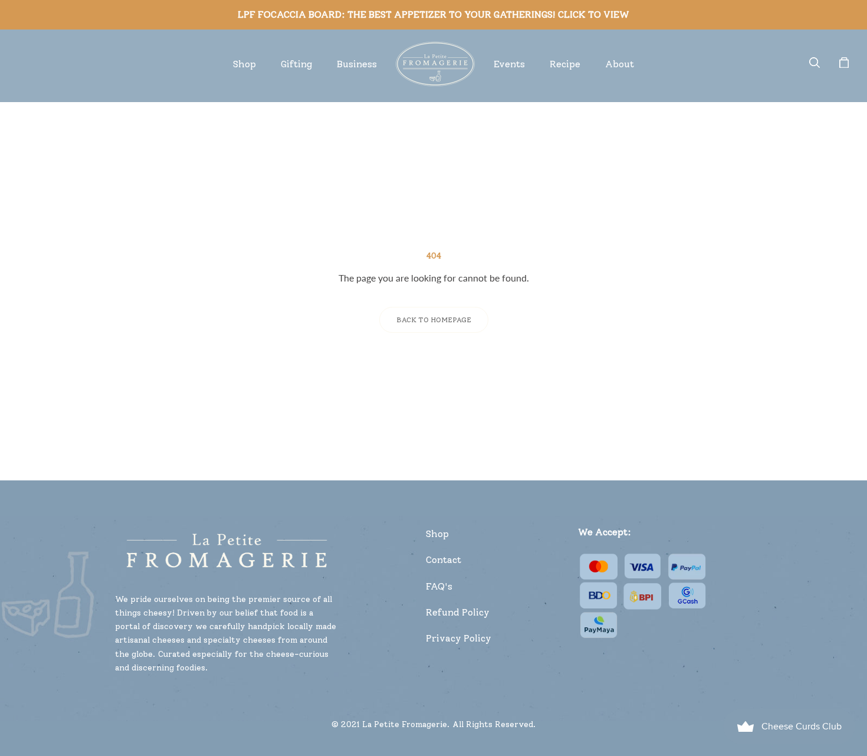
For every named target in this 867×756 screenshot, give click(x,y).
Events (509, 64)
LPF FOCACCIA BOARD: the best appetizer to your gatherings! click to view (433, 14)
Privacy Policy (458, 638)
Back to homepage (433, 320)
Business (357, 64)
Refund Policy (458, 612)
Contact (443, 559)
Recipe (565, 64)
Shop (244, 64)
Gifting (296, 64)
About (619, 64)
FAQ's (439, 586)
